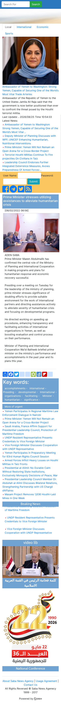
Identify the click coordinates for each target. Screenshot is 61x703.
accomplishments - (15, 388)
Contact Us (30, 684)
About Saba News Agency (18, 681)
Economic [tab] (42, 27)
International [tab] (24, 27)
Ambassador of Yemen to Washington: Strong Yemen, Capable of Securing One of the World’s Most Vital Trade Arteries (30, 90)
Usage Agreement (46, 681)
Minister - (47, 395)
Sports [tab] (9, 33)
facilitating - (31, 395)
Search (36, 4)
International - (47, 392)
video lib (30, 543)
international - (37, 388)
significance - (31, 399)
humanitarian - (13, 399)
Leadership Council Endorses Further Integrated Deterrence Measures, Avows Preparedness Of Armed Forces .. (26, 166)
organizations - (13, 395)
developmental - (27, 392)
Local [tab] (8, 27)
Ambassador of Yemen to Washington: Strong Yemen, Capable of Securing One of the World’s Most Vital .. (30, 128)
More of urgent (13, 406)
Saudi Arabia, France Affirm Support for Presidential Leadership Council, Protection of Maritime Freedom (29, 430)
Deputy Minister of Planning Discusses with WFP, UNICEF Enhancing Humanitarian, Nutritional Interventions (29, 139)
